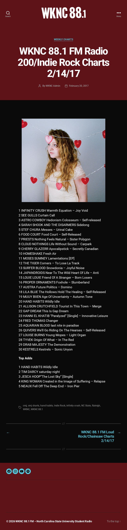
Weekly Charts (63, 39)
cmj (25, 405)
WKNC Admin (53, 85)
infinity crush (73, 405)
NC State (86, 405)
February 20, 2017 (79, 85)
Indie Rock (59, 405)
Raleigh (96, 405)
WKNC (26, 409)
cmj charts (33, 405)
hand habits (46, 405)
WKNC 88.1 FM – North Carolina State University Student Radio (53, 521)
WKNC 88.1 (37, 409)
